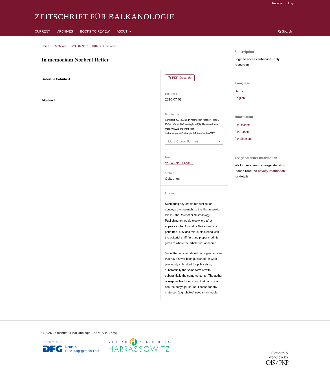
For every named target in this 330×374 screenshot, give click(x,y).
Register (277, 3)
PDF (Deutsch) (181, 77)
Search (286, 31)
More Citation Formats (183, 141)
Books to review (95, 31)
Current (42, 31)
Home (45, 46)
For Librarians (243, 138)
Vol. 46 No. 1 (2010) (85, 46)
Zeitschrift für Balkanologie (105, 16)
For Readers (243, 125)
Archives (65, 31)
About (122, 31)
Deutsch (240, 91)
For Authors (242, 131)
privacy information (271, 171)
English (240, 98)
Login (291, 3)
